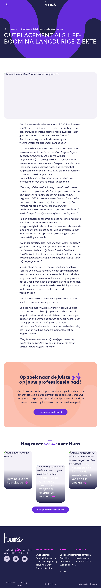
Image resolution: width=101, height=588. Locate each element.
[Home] (50, 4)
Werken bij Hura (68, 564)
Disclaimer (11, 582)
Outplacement (43, 554)
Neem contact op (49, 412)
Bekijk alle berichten (49, 509)
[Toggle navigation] (94, 4)
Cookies (18, 585)
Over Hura (65, 558)
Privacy (24, 582)
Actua (14, 29)
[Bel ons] (7, 4)
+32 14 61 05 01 (83, 561)
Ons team (65, 561)
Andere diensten (44, 568)
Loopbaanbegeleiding (46, 561)
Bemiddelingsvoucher (46, 558)
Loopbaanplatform (69, 554)
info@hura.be (82, 558)
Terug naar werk (44, 564)
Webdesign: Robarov (88, 584)
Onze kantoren (83, 554)
